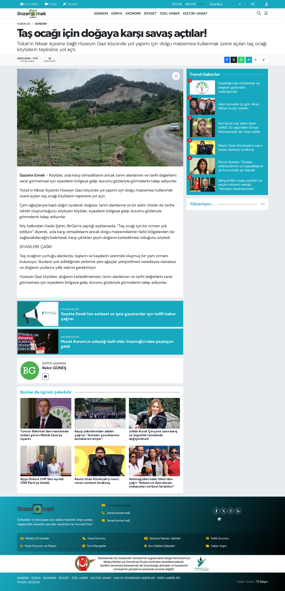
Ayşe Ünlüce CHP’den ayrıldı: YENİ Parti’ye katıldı (42, 481)
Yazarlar (72, 4)
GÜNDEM (101, 13)
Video (53, 4)
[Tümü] (263, 204)
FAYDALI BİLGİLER (28, 582)
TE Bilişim (262, 582)
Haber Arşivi (218, 546)
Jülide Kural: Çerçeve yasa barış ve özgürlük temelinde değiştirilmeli (153, 435)
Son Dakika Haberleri (161, 546)
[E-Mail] (45, 376)
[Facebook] (216, 511)
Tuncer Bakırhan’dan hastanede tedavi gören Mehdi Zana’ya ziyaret (44, 435)
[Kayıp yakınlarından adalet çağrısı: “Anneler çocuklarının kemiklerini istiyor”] (100, 413)
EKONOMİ (133, 13)
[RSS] (238, 511)
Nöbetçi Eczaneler (37, 538)
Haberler (23, 23)
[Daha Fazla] (249, 60)
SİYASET (150, 13)
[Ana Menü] (266, 13)
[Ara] (259, 13)
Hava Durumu (97, 538)
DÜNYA (116, 13)
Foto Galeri (31, 4)
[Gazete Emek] (31, 13)
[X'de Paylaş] (234, 60)
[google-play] (227, 519)
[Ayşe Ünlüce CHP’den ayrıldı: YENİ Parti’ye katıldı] (45, 461)
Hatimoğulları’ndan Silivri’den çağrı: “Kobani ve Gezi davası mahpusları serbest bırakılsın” (151, 482)
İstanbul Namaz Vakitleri (164, 538)
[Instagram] (231, 511)
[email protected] (118, 505)
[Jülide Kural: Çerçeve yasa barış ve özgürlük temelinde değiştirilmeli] (154, 413)
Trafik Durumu (220, 538)
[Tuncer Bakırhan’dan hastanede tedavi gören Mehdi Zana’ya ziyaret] (45, 413)
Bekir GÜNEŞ (54, 367)
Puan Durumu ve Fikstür (40, 546)
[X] (223, 511)
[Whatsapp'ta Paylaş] (241, 60)
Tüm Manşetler (96, 546)
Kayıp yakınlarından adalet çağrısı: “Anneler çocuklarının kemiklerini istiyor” (97, 435)
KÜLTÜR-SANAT (195, 13)
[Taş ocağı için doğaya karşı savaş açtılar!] (100, 117)
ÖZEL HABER (170, 13)
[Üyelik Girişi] (265, 4)
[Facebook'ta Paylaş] (227, 60)
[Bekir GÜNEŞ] (29, 370)
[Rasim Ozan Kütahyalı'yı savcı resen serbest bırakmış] (100, 461)
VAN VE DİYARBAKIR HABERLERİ (134, 578)
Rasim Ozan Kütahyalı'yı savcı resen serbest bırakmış (97, 481)
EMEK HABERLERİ (168, 578)
